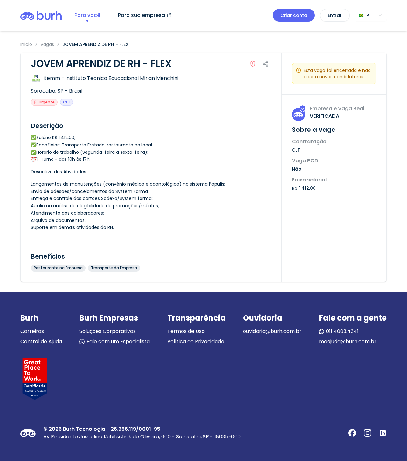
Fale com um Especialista (118, 341)
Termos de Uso (186, 331)
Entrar (335, 15)
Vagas (47, 44)
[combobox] (371, 15)
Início (26, 44)
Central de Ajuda (41, 341)
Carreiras (32, 331)
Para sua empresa (141, 15)
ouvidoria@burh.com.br (272, 331)
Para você (87, 15)
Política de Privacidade (195, 341)
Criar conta (293, 15)
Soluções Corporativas (107, 331)
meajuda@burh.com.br (347, 341)
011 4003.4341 (342, 331)
